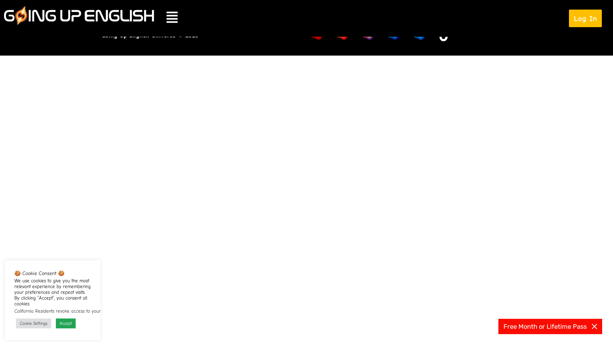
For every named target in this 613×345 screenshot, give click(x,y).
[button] (332, 18)
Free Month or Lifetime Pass (545, 326)
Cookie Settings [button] (33, 323)
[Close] (594, 326)
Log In (585, 18)
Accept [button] (66, 323)
